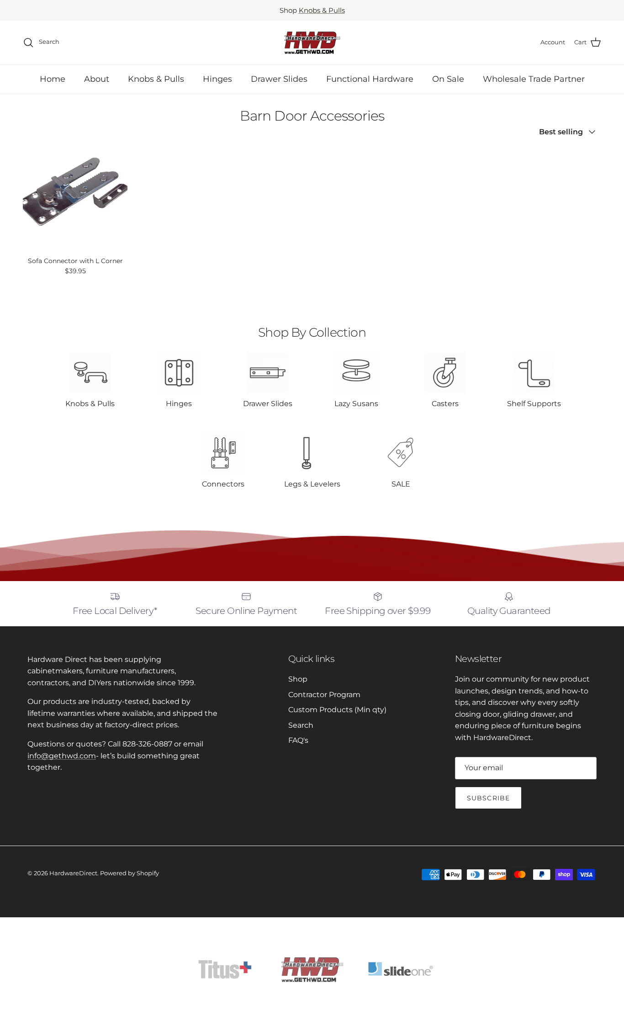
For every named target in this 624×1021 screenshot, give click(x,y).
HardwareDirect (73, 873)
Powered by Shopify (129, 873)
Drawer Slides (279, 79)
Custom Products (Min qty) (337, 709)
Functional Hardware (369, 79)
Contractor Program (324, 694)
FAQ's (298, 740)
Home (52, 79)
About (96, 79)
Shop (297, 679)
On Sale (448, 79)
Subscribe (488, 798)
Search (300, 725)
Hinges (217, 79)
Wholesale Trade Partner (534, 79)
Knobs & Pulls (322, 10)
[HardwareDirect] (312, 42)
